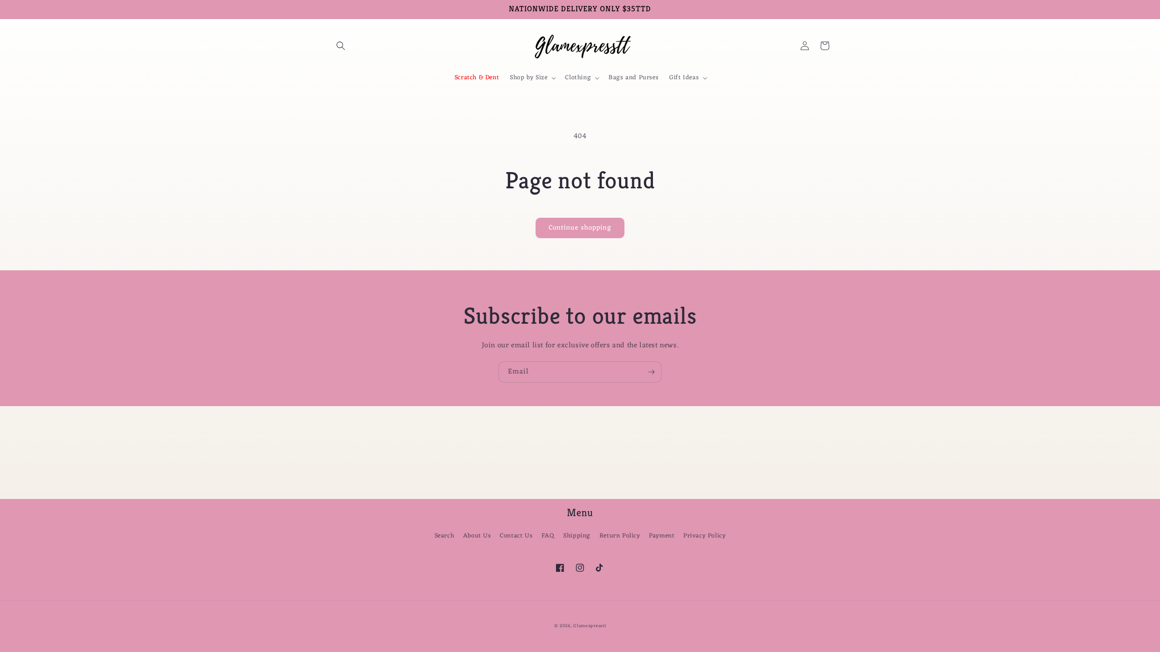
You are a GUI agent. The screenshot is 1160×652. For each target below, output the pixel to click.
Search (444, 536)
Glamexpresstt (589, 626)
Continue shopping (580, 228)
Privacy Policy (704, 536)
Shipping (576, 536)
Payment (661, 536)
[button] (341, 46)
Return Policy (619, 536)
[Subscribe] (651, 372)
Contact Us (516, 536)
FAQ (548, 536)
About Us (477, 536)
